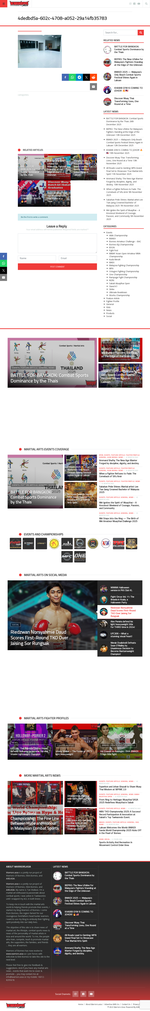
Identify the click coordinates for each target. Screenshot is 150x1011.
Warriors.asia (12, 872)
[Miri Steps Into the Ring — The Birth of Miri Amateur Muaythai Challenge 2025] (80, 821)
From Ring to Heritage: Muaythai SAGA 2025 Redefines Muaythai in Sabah (118, 801)
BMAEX (112, 238)
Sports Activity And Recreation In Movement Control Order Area (115, 843)
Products (110, 313)
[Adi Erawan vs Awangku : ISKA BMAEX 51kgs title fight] (119, 742)
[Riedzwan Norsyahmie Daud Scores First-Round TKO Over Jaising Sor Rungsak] (52, 615)
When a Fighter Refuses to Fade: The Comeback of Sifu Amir (123, 190)
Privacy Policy (138, 1004)
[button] (21, 180)
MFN (111, 268)
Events (109, 232)
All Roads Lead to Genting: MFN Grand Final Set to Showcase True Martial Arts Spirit (124, 171)
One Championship (118, 274)
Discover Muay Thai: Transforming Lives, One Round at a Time (126, 101)
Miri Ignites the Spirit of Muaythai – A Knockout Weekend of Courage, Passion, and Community (123, 213)
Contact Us (126, 1004)
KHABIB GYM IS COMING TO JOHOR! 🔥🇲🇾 (128, 89)
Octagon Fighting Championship (124, 271)
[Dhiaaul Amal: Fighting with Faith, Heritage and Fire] (80, 794)
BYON (112, 247)
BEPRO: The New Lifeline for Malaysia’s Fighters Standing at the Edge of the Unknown (128, 61)
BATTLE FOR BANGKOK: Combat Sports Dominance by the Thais (129, 49)
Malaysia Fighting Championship (124, 265)
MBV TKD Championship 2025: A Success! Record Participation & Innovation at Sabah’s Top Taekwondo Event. (120, 814)
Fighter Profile (112, 301)
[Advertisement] (57, 120)
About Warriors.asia (94, 1004)
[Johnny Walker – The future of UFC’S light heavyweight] (75, 742)
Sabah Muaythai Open (119, 283)
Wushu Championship (119, 295)
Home (80, 1004)
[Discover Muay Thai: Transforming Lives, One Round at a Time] (57, 193)
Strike (111, 289)
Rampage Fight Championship (123, 277)
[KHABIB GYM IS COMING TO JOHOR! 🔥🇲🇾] (31, 193)
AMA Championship (118, 235)
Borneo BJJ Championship (121, 244)
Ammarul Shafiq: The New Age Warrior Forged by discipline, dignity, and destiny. (124, 181)
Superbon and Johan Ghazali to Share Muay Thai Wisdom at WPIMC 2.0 (120, 788)
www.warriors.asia (14, 953)
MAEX (111, 262)
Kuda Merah (114, 259)
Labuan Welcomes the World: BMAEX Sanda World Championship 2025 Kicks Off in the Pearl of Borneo (120, 830)
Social (109, 316)
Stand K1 (113, 286)
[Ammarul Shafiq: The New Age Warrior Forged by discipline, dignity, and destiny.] (57, 951)
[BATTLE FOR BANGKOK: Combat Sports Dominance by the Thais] (31, 167)
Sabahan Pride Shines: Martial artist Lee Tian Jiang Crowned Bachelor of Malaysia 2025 (124, 202)
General (110, 304)
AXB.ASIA (10, 878)
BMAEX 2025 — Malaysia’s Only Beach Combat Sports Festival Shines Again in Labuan (128, 76)
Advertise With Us (111, 1004)
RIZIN (111, 280)
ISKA (108, 307)
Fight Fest (113, 250)
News (109, 310)
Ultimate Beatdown (118, 292)
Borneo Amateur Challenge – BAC (125, 241)
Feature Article (113, 298)
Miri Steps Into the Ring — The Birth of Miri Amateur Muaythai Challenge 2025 (119, 520)
